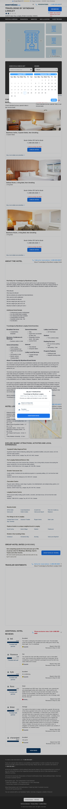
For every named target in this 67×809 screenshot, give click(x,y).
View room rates (33, 415)
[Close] (49, 391)
